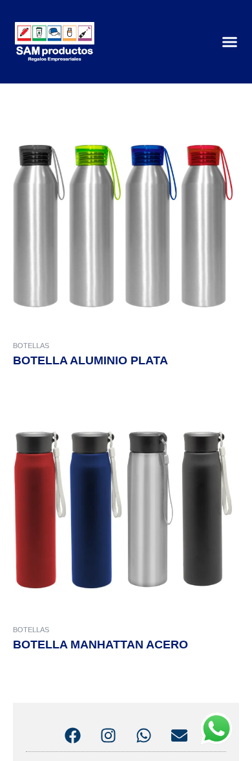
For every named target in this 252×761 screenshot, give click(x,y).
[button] (230, 42)
